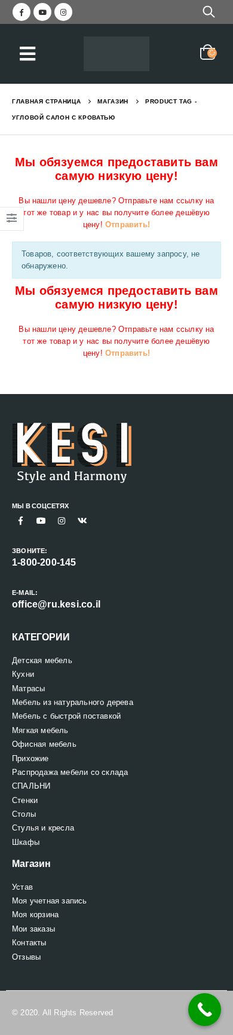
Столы (24, 814)
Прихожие (30, 758)
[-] (116, 54)
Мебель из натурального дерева (72, 702)
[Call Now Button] (204, 1009)
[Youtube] (42, 12)
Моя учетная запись (49, 900)
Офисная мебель (44, 744)
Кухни (23, 674)
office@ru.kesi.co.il (56, 604)
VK (82, 521)
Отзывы (26, 956)
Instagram (61, 521)
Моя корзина (35, 914)
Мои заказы (33, 928)
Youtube (41, 521)
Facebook (21, 521)
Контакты (29, 942)
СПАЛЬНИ (31, 785)
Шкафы (25, 842)
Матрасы (28, 688)
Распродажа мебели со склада (70, 772)
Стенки (25, 800)
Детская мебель (42, 660)
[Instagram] (63, 12)
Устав (22, 887)
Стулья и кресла (43, 827)
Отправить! (127, 224)
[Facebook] (21, 12)
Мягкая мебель (40, 730)
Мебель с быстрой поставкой (66, 716)
